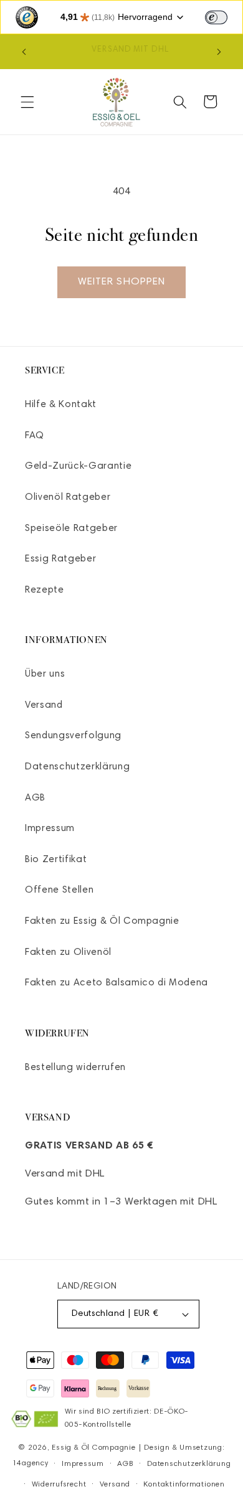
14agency (30, 1464)
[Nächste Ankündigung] (219, 51)
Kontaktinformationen (183, 1484)
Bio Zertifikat (56, 860)
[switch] (216, 17)
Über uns (45, 674)
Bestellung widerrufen (75, 1068)
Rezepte (44, 590)
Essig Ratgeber (60, 559)
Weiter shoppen (121, 282)
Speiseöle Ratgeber (71, 528)
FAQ (34, 436)
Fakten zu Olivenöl (68, 952)
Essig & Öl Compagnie (93, 1448)
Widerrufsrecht (59, 1484)
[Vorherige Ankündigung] (24, 51)
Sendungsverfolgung (73, 736)
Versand (44, 705)
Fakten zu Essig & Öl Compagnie (102, 921)
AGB (35, 798)
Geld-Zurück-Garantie (78, 466)
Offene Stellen (59, 890)
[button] (27, 101)
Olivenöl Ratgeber (67, 497)
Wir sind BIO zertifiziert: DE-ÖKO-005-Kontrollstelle (127, 1418)
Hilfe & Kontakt (61, 405)
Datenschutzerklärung (77, 767)
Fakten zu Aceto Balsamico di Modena (116, 983)
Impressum (50, 828)
